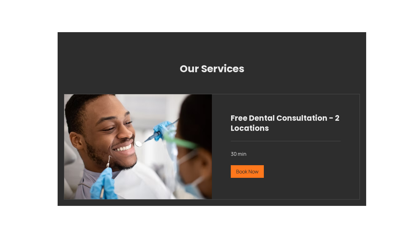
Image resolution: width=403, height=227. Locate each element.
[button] (247, 171)
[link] (286, 123)
